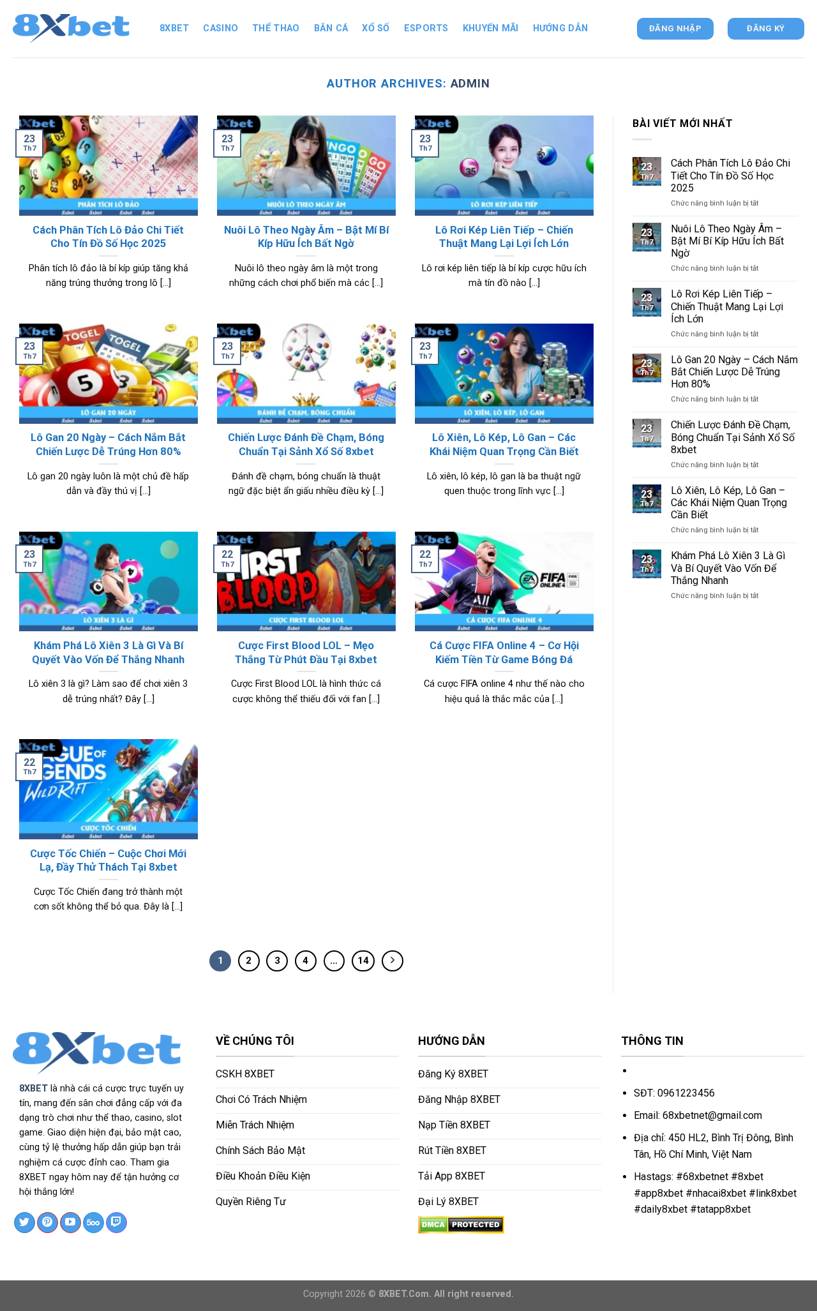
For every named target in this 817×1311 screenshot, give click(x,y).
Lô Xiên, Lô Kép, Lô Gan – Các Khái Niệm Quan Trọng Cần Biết (729, 502)
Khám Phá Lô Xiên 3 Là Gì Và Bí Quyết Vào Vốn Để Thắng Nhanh (728, 568)
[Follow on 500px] (93, 1223)
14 (363, 960)
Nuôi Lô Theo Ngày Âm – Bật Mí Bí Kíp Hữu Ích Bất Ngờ (727, 241)
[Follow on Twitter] (24, 1223)
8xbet (174, 28)
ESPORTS (426, 28)
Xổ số (375, 28)
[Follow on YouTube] (70, 1223)
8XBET (33, 1088)
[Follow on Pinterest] (47, 1223)
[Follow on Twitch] (116, 1223)
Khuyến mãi (491, 28)
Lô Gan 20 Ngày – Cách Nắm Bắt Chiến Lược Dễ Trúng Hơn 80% (734, 372)
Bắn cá (331, 28)
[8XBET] (76, 28)
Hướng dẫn (560, 28)
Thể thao (275, 28)
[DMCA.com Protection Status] (461, 1224)
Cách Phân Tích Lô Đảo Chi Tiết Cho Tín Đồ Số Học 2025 (730, 175)
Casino (220, 28)
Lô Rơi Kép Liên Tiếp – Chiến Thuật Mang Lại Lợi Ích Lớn (727, 306)
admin (471, 83)
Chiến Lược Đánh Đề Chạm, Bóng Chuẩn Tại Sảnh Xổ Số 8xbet (733, 437)
